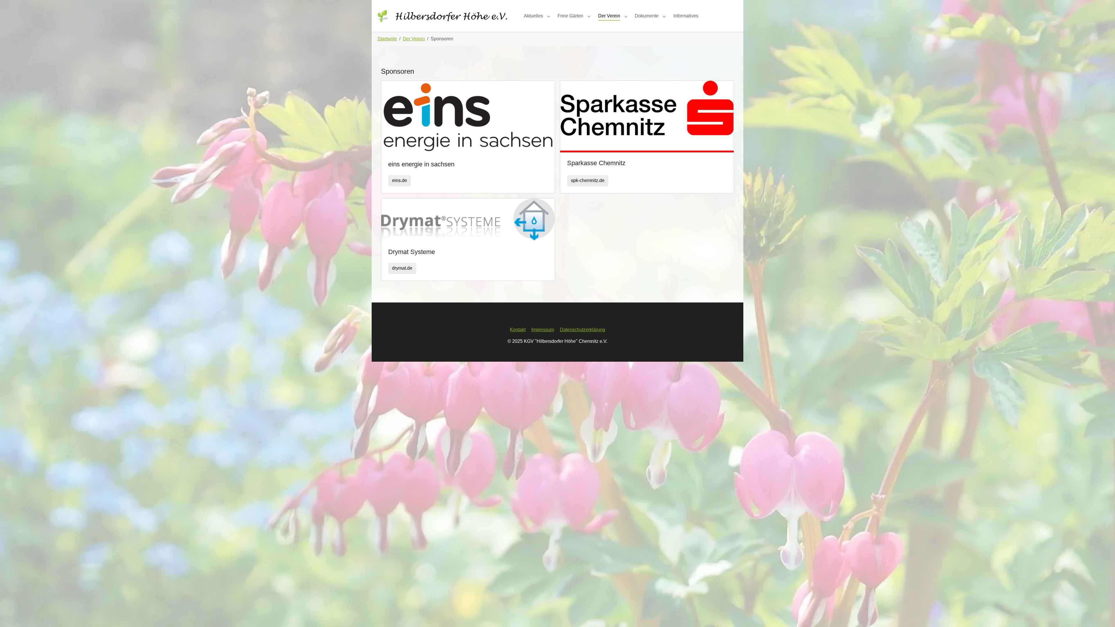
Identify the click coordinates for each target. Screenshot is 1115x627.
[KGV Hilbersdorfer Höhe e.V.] (444, 15)
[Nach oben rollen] (1102, 614)
